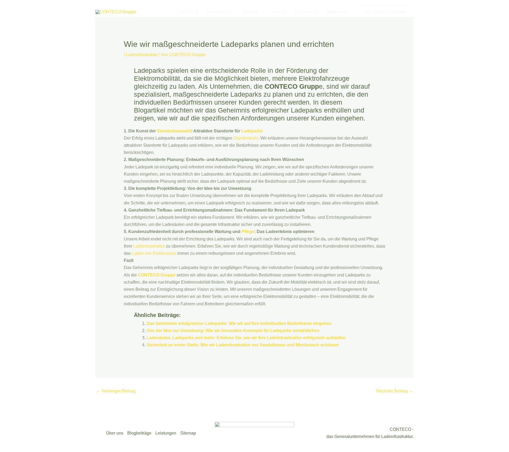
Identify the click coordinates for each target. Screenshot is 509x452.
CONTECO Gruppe (156, 275)
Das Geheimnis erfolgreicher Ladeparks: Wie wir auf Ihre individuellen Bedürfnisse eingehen (239, 323)
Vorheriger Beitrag (115, 391)
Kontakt (280, 12)
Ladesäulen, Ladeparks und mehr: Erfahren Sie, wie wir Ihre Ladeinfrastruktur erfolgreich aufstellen (246, 337)
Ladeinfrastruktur (141, 54)
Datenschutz (307, 12)
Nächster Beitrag (394, 391)
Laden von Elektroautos (154, 253)
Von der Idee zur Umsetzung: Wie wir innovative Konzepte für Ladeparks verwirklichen (233, 330)
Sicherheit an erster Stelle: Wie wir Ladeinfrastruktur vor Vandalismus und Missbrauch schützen (243, 345)
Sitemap (188, 433)
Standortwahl (245, 138)
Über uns (250, 12)
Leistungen (217, 12)
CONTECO (188, 12)
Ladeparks (252, 131)
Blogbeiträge (139, 433)
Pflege (248, 231)
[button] (230, 12)
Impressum (337, 12)
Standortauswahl (174, 131)
